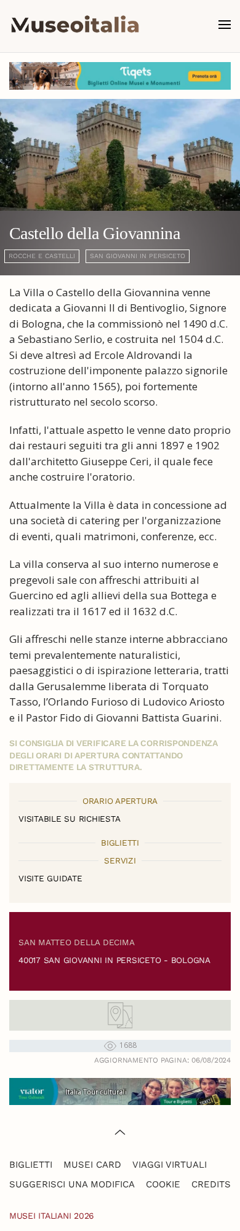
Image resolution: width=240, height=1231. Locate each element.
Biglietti (30, 1164)
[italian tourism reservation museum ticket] (120, 76)
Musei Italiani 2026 (51, 1216)
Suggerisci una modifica (72, 1184)
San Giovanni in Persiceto (137, 256)
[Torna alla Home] (75, 24)
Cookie (163, 1184)
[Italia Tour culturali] (120, 1091)
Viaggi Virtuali (169, 1164)
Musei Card (92, 1164)
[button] (224, 24)
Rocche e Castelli (42, 256)
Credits (211, 1184)
